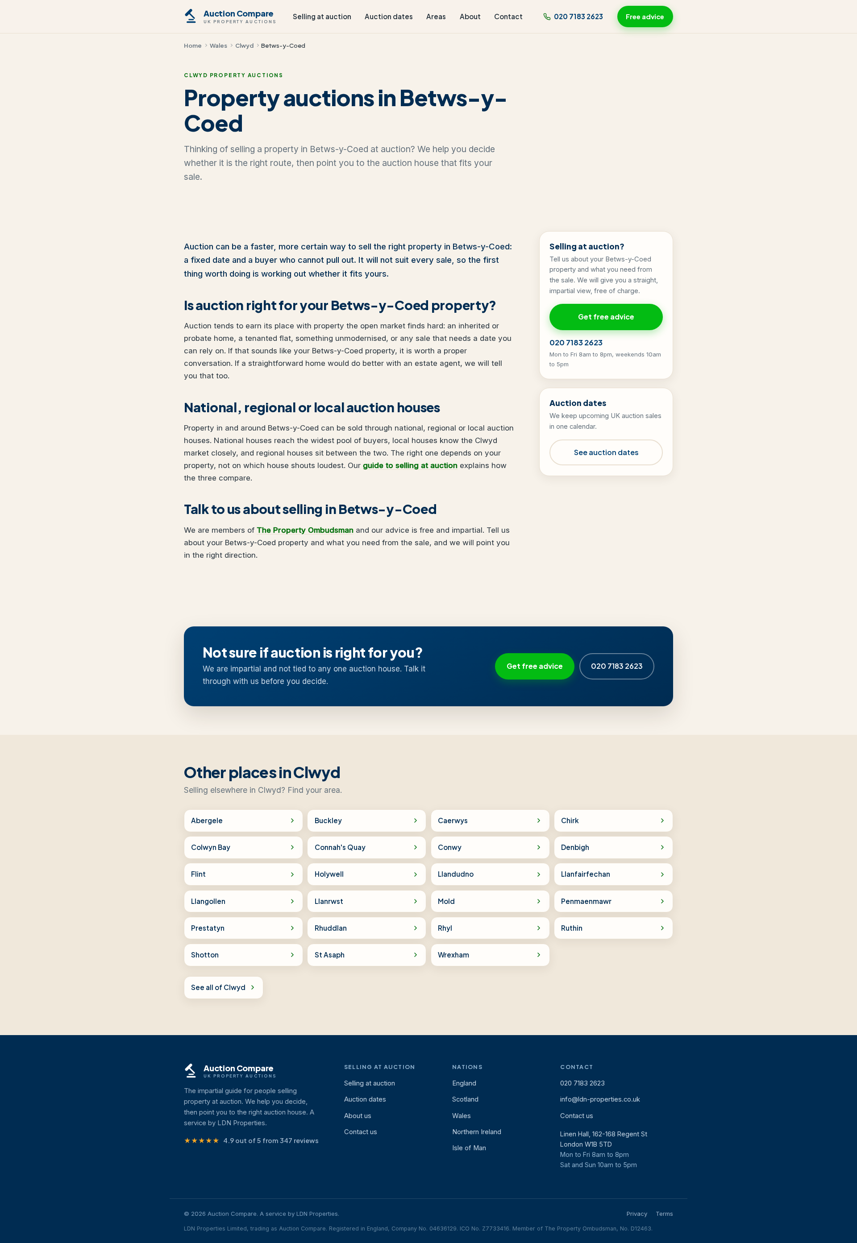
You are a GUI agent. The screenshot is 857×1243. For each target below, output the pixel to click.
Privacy (637, 1213)
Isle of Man (469, 1148)
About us (357, 1116)
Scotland (465, 1099)
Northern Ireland (476, 1132)
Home (193, 45)
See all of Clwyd (218, 987)
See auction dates (606, 452)
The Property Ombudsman (305, 530)
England (464, 1083)
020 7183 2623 (578, 16)
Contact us (360, 1132)
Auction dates (389, 16)
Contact (508, 16)
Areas (436, 16)
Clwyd (244, 45)
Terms (664, 1213)
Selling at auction (322, 16)
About (470, 16)
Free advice (645, 16)
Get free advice (606, 316)
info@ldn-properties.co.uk (600, 1099)
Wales (218, 45)
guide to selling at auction (410, 465)
